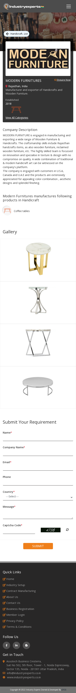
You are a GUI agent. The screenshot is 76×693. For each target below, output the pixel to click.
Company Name (14, 447)
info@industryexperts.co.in (24, 673)
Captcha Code (12, 525)
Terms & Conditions (19, 626)
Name (7, 432)
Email (7, 462)
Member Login (15, 615)
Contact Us (13, 603)
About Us (12, 597)
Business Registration (20, 609)
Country (9, 492)
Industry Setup (15, 585)
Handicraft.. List (19, 33)
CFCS (63, 689)
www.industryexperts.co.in (24, 677)
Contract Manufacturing (21, 591)
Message (9, 506)
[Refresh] (67, 529)
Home (10, 579)
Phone (7, 477)
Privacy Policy (15, 621)
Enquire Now (63, 80)
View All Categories (17, 117)
